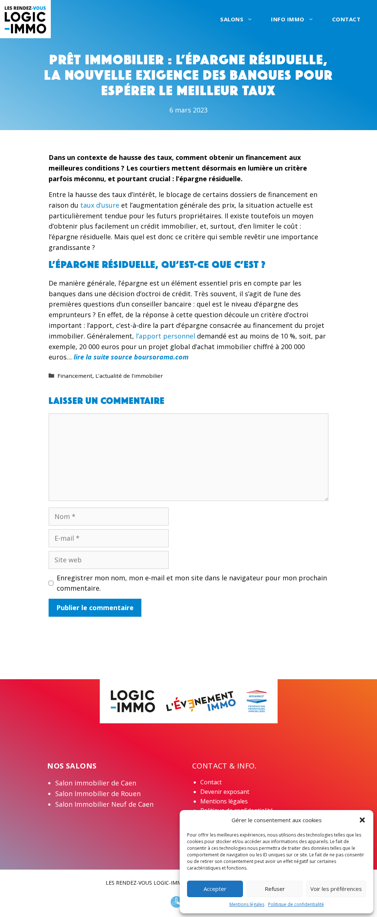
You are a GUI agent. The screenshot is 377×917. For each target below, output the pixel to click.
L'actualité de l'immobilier (129, 375)
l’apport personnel (166, 336)
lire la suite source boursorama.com (131, 356)
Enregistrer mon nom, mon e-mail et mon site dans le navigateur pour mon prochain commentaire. (192, 583)
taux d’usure (100, 205)
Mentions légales (246, 904)
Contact (346, 19)
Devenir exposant (224, 792)
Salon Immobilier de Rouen (98, 793)
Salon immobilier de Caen (95, 782)
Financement (74, 375)
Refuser (275, 888)
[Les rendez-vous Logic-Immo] (25, 18)
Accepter (215, 888)
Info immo (287, 19)
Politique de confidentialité (296, 904)
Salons (231, 19)
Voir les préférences (336, 888)
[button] (362, 820)
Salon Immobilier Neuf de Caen (104, 804)
